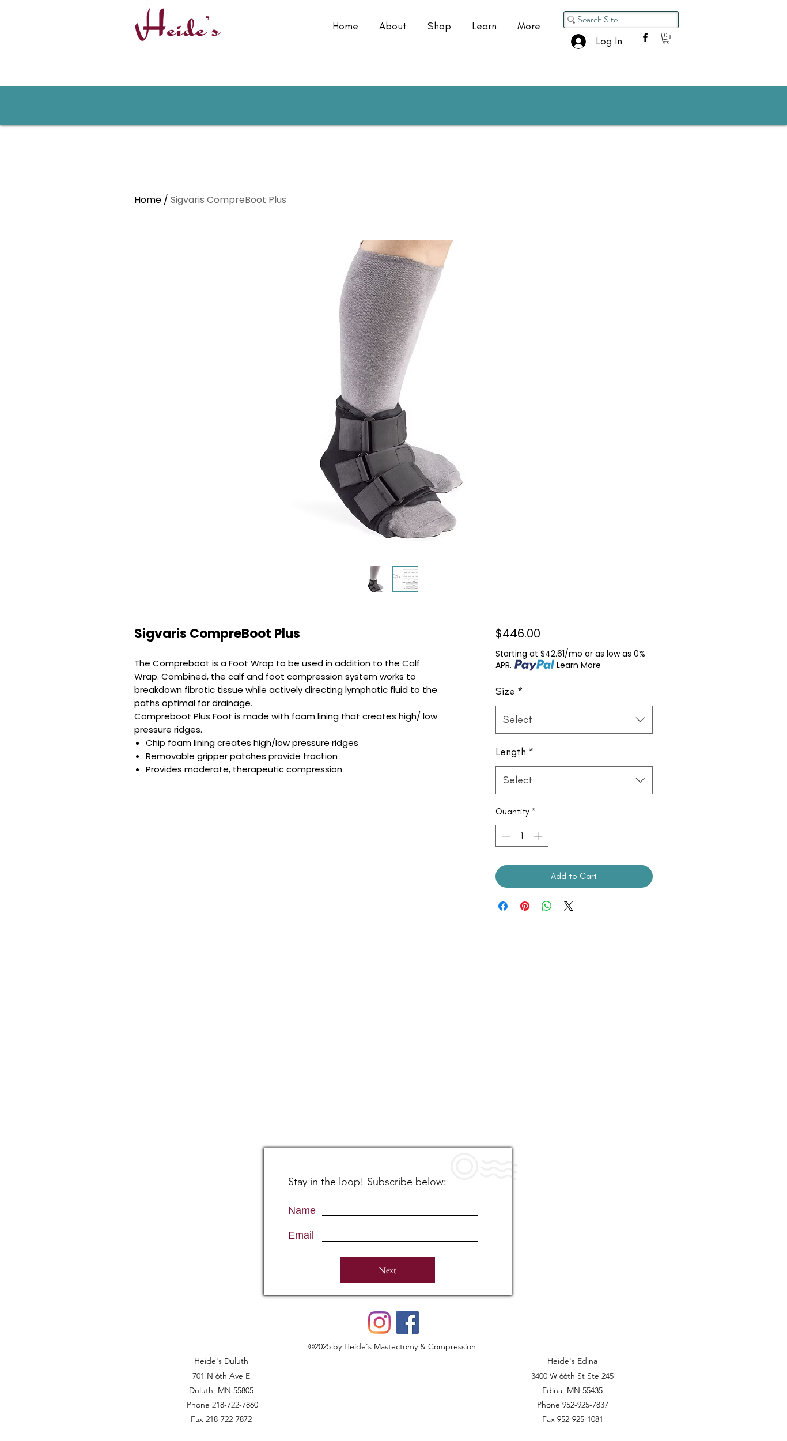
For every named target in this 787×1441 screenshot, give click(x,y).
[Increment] (539, 836)
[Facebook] (407, 1322)
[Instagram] (379, 1322)
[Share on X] (569, 906)
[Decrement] (505, 836)
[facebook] (645, 37)
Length (514, 751)
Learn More (579, 665)
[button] (666, 38)
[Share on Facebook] (503, 906)
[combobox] (574, 720)
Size (509, 691)
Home (147, 199)
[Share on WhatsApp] (547, 906)
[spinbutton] (521, 836)
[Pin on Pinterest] (525, 906)
